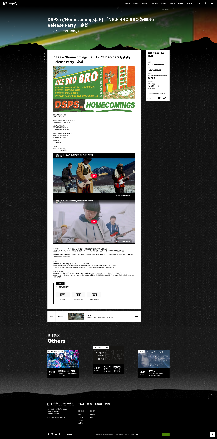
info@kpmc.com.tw (53, 413)
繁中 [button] (200, 3)
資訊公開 (80, 420)
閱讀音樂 (172, 3)
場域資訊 (108, 404)
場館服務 (144, 3)
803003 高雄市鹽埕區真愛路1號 (56, 417)
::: (122, 3)
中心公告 (81, 404)
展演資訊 (135, 3)
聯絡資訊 (92, 417)
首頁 (163, 9)
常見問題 (92, 414)
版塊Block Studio (134, 434)
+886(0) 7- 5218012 (52, 411)
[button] (212, 434)
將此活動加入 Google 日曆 (157, 93)
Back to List (44, 55)
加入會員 (189, 3)
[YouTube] (56, 434)
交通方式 (80, 423)
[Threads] (60, 434)
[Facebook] (48, 434)
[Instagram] (52, 434)
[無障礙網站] (166, 434)
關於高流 (163, 3)
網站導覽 (127, 3)
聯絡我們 (180, 3)
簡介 (79, 414)
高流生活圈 (154, 3)
